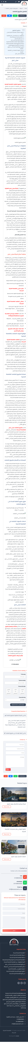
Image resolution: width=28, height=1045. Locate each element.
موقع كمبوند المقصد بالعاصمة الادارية (14, 41)
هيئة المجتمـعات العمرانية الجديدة (16, 37)
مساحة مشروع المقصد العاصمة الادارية (14, 43)
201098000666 (17, 883)
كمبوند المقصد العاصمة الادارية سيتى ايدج (15, 33)
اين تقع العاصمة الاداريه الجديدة (17, 973)
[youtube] (5, 2)
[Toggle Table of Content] (22, 30)
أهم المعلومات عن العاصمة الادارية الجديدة (14, 962)
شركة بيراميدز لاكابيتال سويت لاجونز (16, 804)
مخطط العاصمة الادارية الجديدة (17, 957)
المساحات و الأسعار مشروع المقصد (15, 45)
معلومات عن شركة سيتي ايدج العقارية (15, 35)
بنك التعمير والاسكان (18, 38)
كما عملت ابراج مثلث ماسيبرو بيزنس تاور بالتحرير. (16, 330)
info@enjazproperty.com (15, 888)
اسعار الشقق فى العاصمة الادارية (16, 969)
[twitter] (3, 2)
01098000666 (22, 16)
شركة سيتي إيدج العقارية (11, 188)
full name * (23, 674)
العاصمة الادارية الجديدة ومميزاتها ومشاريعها (13, 960)
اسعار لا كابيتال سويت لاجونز (18, 856)
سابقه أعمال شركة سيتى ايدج (17, 40)
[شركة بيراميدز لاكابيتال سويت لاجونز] (14, 801)
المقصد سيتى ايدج (19, 53)
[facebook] (1, 2)
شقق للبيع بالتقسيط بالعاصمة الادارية (15, 971)
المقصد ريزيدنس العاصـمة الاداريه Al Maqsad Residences (14, 314)
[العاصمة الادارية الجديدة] (14, 945)
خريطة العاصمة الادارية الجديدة (17, 955)
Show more (6, 807)
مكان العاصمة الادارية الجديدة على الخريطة (14, 966)
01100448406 (15, 664)
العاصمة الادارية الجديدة (19, 953)
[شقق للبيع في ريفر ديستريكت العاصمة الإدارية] (14, 826)
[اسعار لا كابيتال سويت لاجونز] (14, 854)
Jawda (17, 1036)
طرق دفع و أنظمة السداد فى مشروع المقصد (15, 47)
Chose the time (22, 697)
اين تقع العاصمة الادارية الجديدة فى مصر (15, 964)
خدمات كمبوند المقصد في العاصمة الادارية (15, 51)
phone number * (22, 680)
